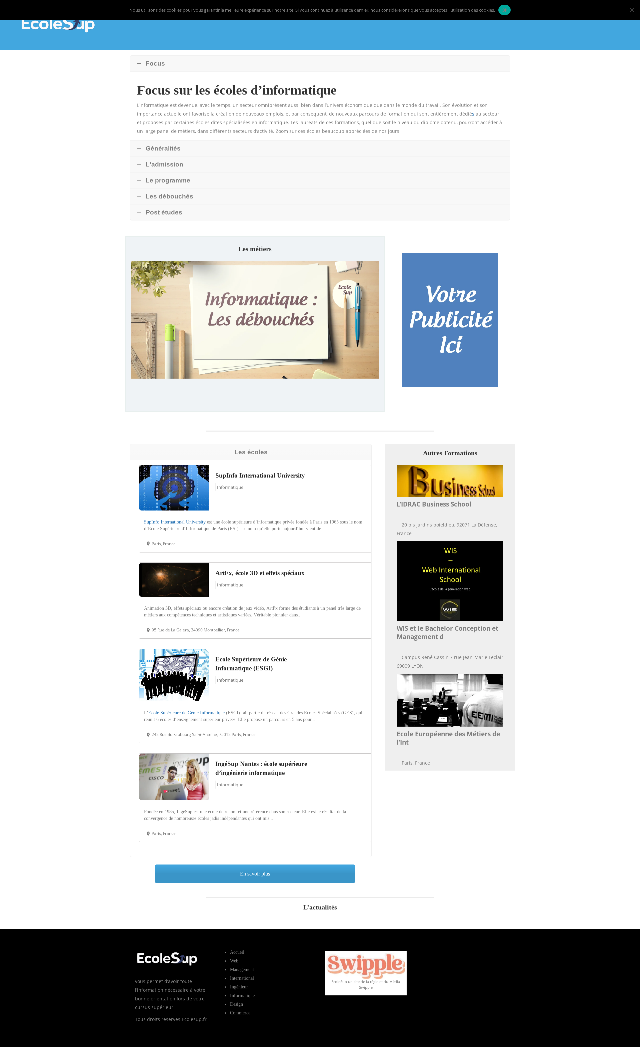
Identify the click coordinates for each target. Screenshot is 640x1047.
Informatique (230, 487)
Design (236, 1004)
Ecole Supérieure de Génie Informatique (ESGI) (251, 664)
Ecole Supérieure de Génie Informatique (186, 712)
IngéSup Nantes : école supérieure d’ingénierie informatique (261, 768)
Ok (505, 10)
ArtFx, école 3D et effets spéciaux (260, 572)
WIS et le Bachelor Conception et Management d (447, 632)
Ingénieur (239, 986)
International (242, 978)
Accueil (237, 952)
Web (234, 960)
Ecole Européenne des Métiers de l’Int (448, 738)
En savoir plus (255, 394)
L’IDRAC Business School (434, 504)
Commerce (240, 1012)
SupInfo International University (260, 475)
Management (242, 969)
